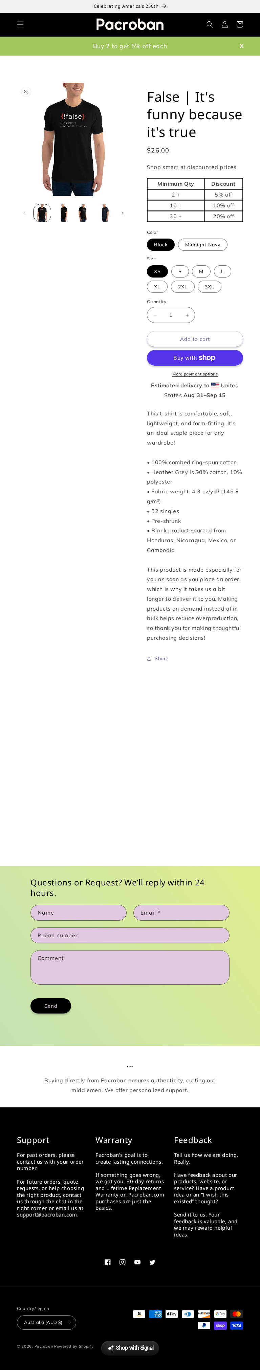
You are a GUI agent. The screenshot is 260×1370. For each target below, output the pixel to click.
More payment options (195, 373)
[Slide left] (24, 213)
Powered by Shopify (74, 1346)
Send (51, 1006)
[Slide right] (122, 213)
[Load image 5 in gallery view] (104, 213)
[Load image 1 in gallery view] (42, 213)
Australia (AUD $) (43, 1322)
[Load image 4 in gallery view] (83, 213)
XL (157, 287)
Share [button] (162, 658)
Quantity (156, 301)
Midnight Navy (202, 245)
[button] (20, 24)
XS (157, 271)
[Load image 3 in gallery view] (62, 213)
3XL (209, 287)
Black (161, 245)
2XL (183, 287)
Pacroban (44, 1346)
